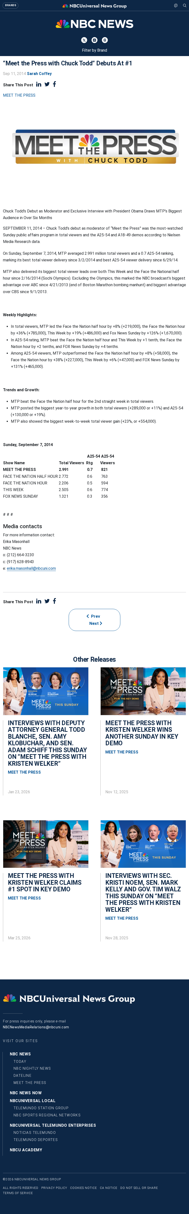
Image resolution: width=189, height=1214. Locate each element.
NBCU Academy (26, 1150)
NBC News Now (26, 1093)
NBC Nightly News (32, 1068)
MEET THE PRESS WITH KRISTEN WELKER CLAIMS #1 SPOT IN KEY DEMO (44, 882)
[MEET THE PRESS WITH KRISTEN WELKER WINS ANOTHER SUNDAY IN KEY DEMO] (143, 693)
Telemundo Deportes (36, 1140)
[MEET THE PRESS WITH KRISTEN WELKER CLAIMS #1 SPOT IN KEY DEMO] (46, 846)
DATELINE (23, 1076)
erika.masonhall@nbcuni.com (31, 568)
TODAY (20, 1062)
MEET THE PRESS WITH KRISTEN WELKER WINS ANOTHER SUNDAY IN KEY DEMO (141, 733)
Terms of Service (18, 1193)
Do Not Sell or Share (139, 1188)
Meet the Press (19, 95)
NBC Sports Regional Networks (47, 1115)
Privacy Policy (54, 1188)
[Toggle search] (184, 5)
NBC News (20, 1054)
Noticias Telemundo (35, 1133)
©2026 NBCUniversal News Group (32, 1179)
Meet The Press (30, 1083)
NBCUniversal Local (33, 1100)
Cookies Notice (83, 1188)
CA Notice (108, 1188)
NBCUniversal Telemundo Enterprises (53, 1125)
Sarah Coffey (39, 73)
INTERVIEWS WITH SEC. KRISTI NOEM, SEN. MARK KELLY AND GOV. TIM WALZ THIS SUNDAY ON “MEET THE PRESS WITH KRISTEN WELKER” (143, 892)
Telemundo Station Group (41, 1108)
